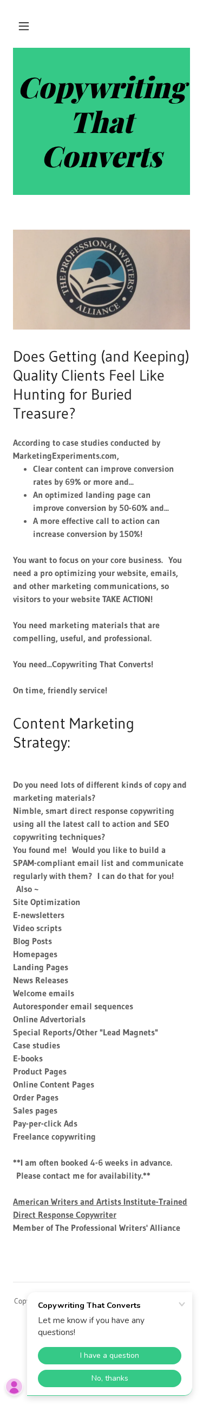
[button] (24, 26)
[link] (101, 121)
